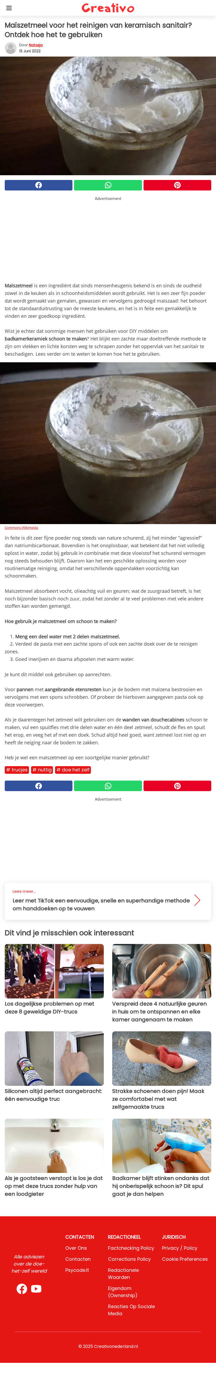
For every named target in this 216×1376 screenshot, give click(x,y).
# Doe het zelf (73, 769)
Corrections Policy (129, 1259)
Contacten (78, 1259)
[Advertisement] (108, 238)
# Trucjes (17, 769)
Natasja (36, 45)
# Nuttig (42, 769)
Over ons (76, 1248)
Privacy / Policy (179, 1248)
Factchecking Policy (131, 1248)
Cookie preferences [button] (185, 1259)
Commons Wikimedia (21, 527)
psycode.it (77, 1270)
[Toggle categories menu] (9, 8)
